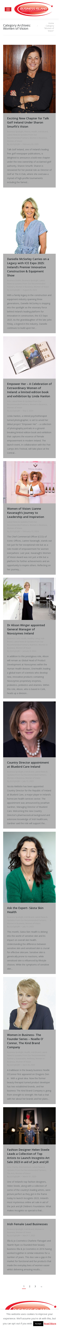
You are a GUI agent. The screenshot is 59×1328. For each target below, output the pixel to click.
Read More (50, 1323)
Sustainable (21, 1058)
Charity (15, 1167)
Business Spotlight (15, 131)
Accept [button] (38, 1323)
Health (34, 131)
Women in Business (38, 138)
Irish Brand (43, 131)
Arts (9, 401)
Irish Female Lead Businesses (27, 1224)
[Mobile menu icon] (8, 9)
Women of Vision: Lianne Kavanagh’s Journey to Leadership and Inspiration (25, 513)
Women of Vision (14, 141)
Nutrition (34, 644)
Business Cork (13, 638)
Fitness (27, 131)
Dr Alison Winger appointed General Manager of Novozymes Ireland (26, 629)
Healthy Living (33, 638)
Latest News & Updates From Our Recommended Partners (26, 283)
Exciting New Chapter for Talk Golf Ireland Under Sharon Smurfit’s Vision (28, 122)
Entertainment (25, 1167)
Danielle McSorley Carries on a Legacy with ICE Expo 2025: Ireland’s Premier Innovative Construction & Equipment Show (28, 267)
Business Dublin (14, 280)
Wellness (31, 1058)
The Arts (10, 1173)
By (13, 144)
